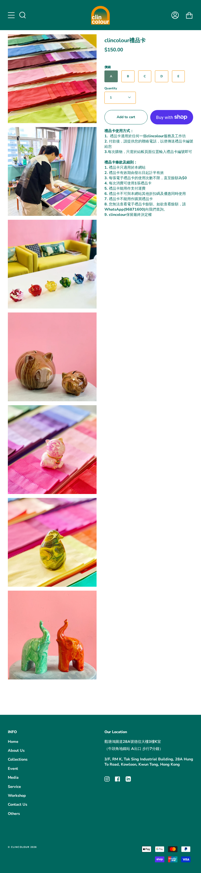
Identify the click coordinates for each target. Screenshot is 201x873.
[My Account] (175, 15)
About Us (16, 750)
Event (13, 768)
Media (13, 777)
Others (14, 813)
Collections (17, 759)
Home (13, 741)
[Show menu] (12, 15)
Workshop (17, 795)
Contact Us (17, 804)
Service (14, 786)
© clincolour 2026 (22, 847)
